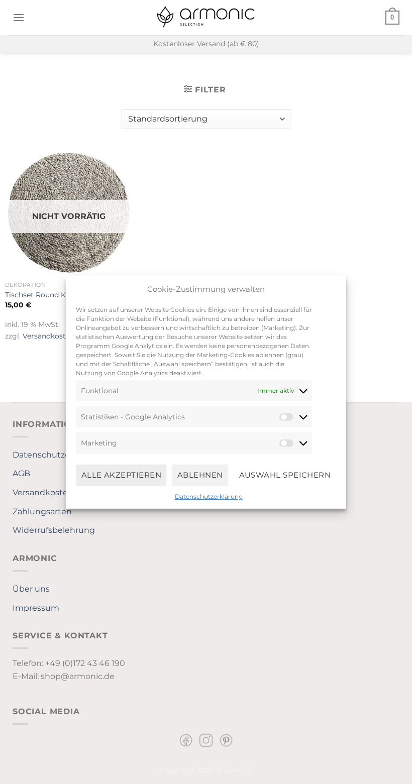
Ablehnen (200, 475)
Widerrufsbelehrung (54, 530)
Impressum (36, 608)
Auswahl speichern (285, 475)
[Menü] (19, 17)
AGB (21, 473)
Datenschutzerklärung (209, 496)
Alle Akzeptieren (121, 475)
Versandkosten (48, 336)
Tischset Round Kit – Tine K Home (64, 294)
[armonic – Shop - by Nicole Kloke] (206, 17)
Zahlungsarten (42, 511)
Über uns (31, 589)
